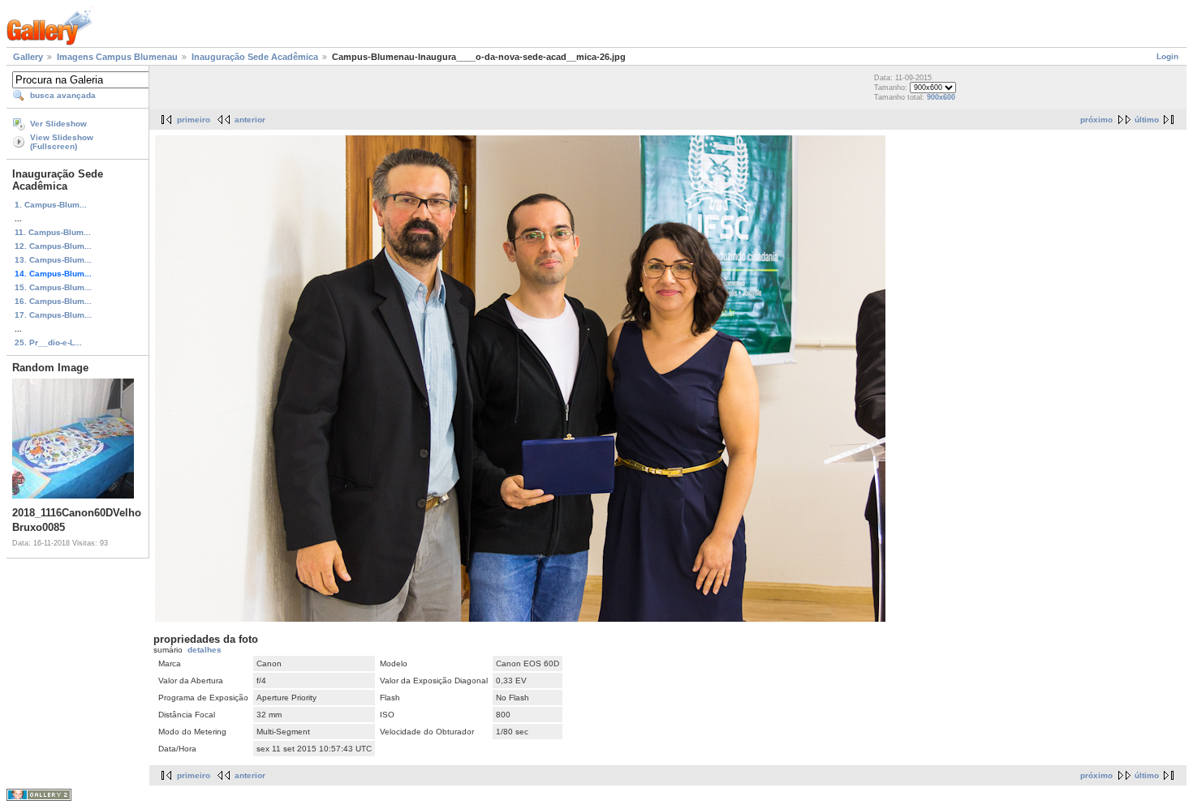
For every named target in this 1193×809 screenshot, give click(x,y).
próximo (1096, 119)
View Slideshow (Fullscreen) (61, 142)
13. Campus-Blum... (53, 259)
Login (1167, 56)
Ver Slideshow (58, 123)
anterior (250, 119)
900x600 (941, 97)
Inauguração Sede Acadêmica (255, 57)
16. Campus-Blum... (53, 301)
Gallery (28, 57)
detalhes (204, 649)
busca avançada (63, 95)
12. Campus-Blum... (53, 246)
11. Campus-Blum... (53, 232)
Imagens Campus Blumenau (117, 57)
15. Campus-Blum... (53, 287)
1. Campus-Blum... (51, 204)
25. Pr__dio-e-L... (48, 342)
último (1147, 119)
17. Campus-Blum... (53, 314)
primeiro (193, 119)
